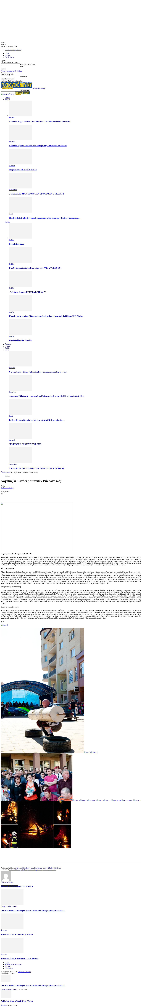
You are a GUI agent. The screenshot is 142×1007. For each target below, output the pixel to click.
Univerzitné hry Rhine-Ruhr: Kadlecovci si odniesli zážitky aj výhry (38, 372)
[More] (34, 496)
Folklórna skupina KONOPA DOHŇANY (27, 292)
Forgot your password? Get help (11, 71)
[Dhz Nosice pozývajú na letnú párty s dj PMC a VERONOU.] (20, 262)
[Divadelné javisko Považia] (20, 334)
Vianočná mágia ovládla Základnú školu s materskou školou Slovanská (39, 121)
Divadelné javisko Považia (20, 340)
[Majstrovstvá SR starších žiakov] (20, 164)
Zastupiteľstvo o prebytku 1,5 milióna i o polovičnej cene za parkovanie (32, 870)
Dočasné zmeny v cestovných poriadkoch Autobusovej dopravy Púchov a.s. (33, 910)
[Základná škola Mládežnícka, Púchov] (12, 928)
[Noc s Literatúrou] (20, 238)
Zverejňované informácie (9, 906)
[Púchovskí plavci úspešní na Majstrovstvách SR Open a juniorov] (20, 414)
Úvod (3, 472)
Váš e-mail (23, 77)
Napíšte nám (9, 968)
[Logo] (8, 94)
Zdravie (7, 346)
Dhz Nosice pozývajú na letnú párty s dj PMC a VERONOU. (35, 268)
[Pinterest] (19, 497)
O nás (7, 53)
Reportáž (12, 117)
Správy (7, 99)
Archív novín (9, 57)
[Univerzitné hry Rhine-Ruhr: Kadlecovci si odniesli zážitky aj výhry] (20, 366)
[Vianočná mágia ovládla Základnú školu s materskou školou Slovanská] (20, 116)
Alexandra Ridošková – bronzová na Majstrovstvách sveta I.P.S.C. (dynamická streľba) (46, 396)
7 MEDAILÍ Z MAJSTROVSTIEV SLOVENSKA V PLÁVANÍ (36, 194)
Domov (7, 98)
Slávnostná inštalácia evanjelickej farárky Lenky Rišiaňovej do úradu (38, 868)
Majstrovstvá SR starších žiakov (23, 170)
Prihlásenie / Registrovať (13, 50)
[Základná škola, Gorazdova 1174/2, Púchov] (12, 953)
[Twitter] (11, 497)
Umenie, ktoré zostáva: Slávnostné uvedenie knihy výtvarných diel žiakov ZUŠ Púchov (46, 316)
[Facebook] (4, 497)
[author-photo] (6, 880)
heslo (21, 67)
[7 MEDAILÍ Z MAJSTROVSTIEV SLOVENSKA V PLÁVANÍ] (20, 188)
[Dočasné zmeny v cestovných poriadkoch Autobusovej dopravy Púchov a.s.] (12, 904)
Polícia (7, 348)
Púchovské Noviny (7, 488)
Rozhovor (12, 392)
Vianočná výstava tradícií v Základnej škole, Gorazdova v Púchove (38, 146)
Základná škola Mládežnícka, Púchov (17, 934)
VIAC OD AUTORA (25, 886)
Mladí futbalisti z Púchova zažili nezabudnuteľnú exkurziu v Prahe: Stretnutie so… (44, 218)
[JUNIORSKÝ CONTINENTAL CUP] (20, 438)
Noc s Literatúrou (16, 244)
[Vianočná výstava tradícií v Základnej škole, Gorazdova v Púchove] (20, 140)
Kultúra (7, 222)
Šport (11, 214)
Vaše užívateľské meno (27, 64)
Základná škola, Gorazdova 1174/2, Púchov (19, 958)
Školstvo (12, 166)
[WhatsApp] (26, 497)
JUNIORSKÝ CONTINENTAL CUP (25, 444)
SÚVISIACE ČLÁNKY (9, 886)
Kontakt (7, 55)
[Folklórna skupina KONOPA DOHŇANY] (20, 286)
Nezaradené (13, 190)
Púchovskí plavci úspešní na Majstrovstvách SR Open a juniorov (37, 420)
